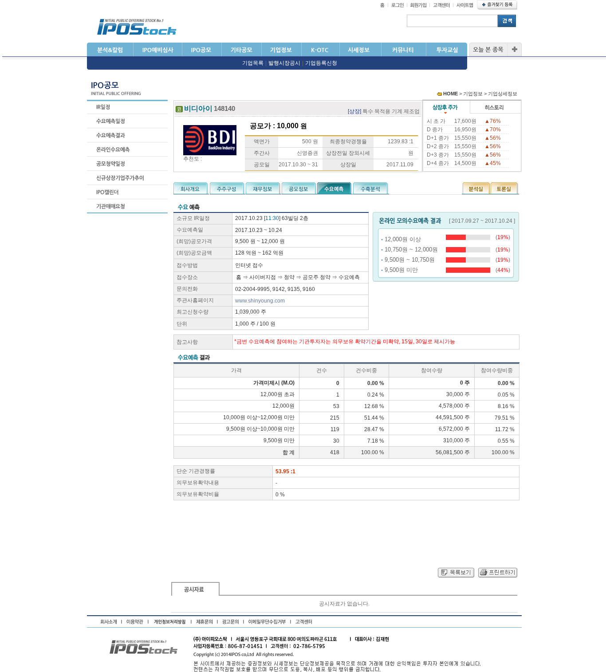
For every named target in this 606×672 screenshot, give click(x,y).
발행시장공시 (284, 63)
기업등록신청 (321, 63)
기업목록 (253, 63)
